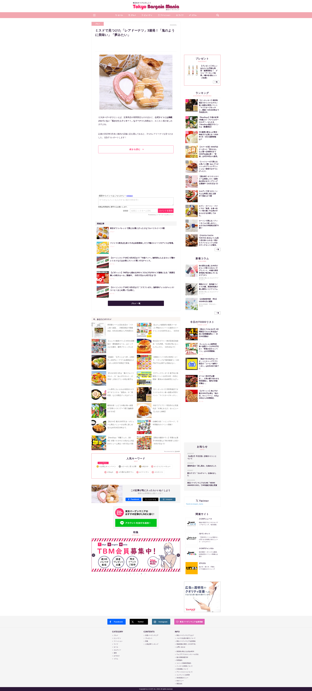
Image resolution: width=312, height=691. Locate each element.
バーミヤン (143, 472)
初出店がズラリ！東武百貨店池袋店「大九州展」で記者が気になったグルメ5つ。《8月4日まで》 (165, 344)
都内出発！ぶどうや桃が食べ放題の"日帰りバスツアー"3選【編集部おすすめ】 (120, 408)
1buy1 (109, 472)
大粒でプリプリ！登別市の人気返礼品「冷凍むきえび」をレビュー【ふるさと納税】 (165, 408)
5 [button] (141, 574)
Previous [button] (93, 555)
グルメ (97, 24)
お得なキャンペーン (107, 466)
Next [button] (178, 555)
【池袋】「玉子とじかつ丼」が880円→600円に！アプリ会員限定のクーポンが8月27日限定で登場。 (120, 360)
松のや (144, 466)
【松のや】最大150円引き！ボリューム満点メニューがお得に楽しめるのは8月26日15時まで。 (120, 424)
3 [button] (134, 574)
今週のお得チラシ (125, 472)
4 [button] (137, 574)
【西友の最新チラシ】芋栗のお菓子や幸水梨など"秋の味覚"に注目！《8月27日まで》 (166, 441)
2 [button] (130, 574)
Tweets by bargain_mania (194, 504)
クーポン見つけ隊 (128, 466)
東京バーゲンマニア (156, 6)
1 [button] (127, 574)
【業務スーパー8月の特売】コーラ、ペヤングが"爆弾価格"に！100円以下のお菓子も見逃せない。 (166, 360)
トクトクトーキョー (161, 466)
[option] (135, 555)
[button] (94, 15)
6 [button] (145, 574)
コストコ (158, 472)
